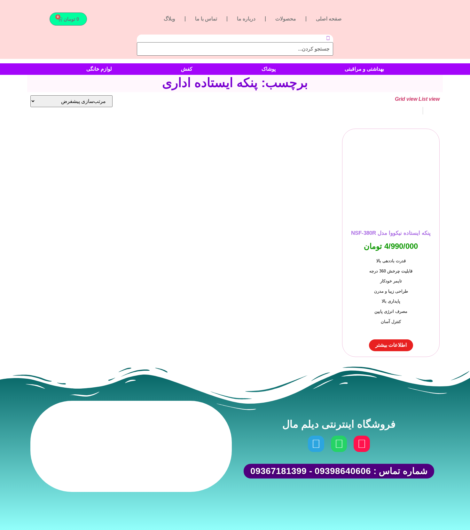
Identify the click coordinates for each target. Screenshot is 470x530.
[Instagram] (362, 444)
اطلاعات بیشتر (391, 345)
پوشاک (269, 69)
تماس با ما (206, 18)
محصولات (285, 18)
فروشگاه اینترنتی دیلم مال (339, 424)
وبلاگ (169, 18)
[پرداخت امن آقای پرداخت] (166, 473)
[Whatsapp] (339, 444)
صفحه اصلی (329, 18)
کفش (186, 69)
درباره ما (246, 18)
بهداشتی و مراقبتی (364, 69)
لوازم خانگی (99, 69)
